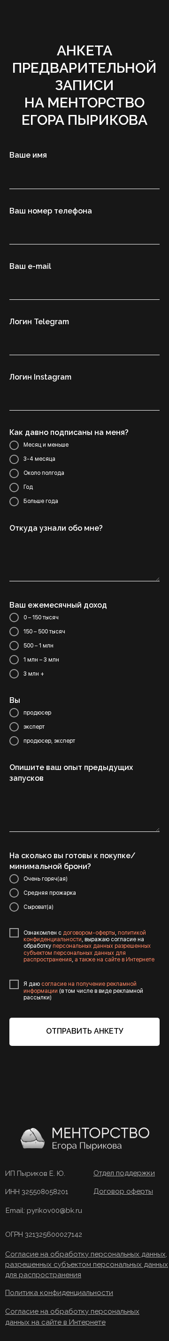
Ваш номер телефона (50, 210)
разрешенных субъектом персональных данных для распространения (87, 953)
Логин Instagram (40, 377)
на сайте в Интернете (125, 959)
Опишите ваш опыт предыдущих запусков (71, 773)
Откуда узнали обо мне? (56, 528)
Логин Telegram (39, 321)
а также (84, 959)
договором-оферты (89, 933)
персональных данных (83, 946)
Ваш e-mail (30, 266)
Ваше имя (28, 155)
